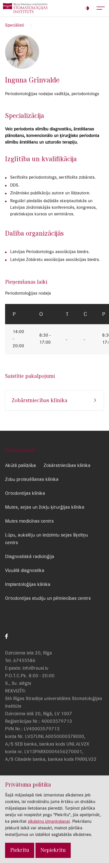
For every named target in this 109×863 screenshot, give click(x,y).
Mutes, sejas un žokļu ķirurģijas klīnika (44, 507)
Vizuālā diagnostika (24, 570)
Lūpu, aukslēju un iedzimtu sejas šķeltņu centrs (46, 538)
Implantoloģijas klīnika (27, 584)
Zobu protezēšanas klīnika (32, 479)
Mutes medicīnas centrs (29, 521)
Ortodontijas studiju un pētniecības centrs (48, 598)
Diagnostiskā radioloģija (29, 556)
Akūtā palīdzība (20, 465)
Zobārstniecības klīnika (39, 400)
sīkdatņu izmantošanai (49, 821)
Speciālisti (14, 25)
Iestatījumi (87, 8)
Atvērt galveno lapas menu (101, 8)
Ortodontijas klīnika (25, 493)
